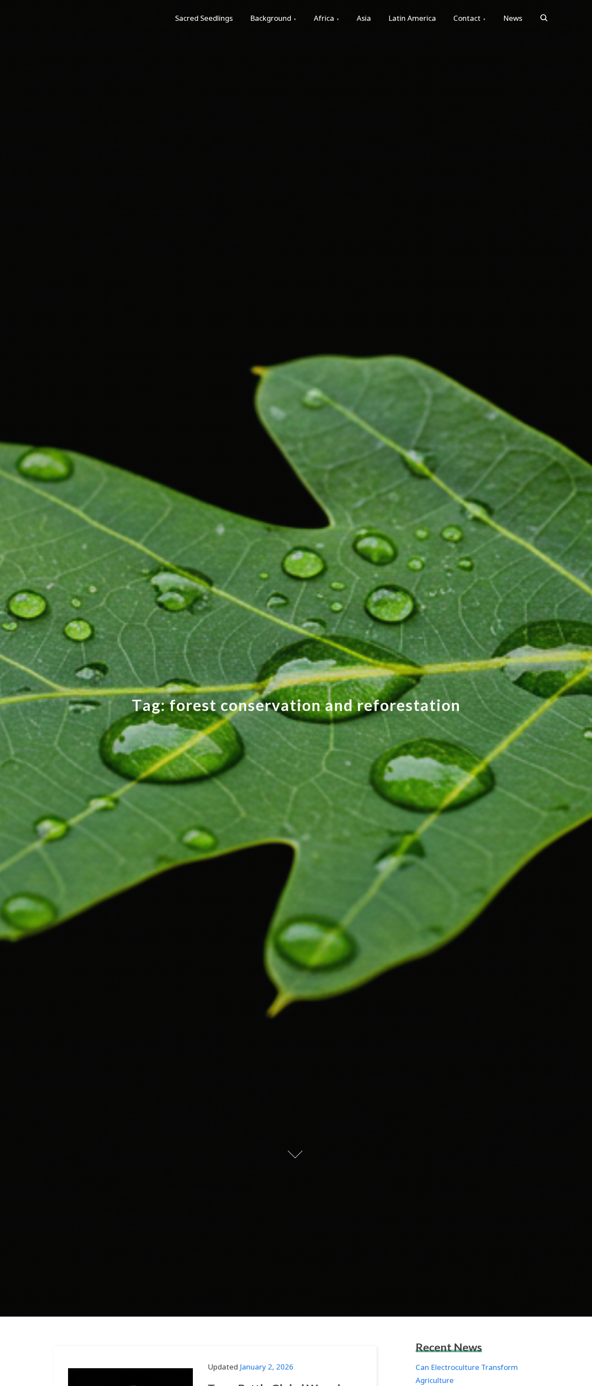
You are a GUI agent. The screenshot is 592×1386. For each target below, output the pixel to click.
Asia (364, 18)
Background (270, 18)
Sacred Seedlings (204, 18)
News (512, 18)
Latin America (412, 18)
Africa (324, 18)
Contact (467, 18)
